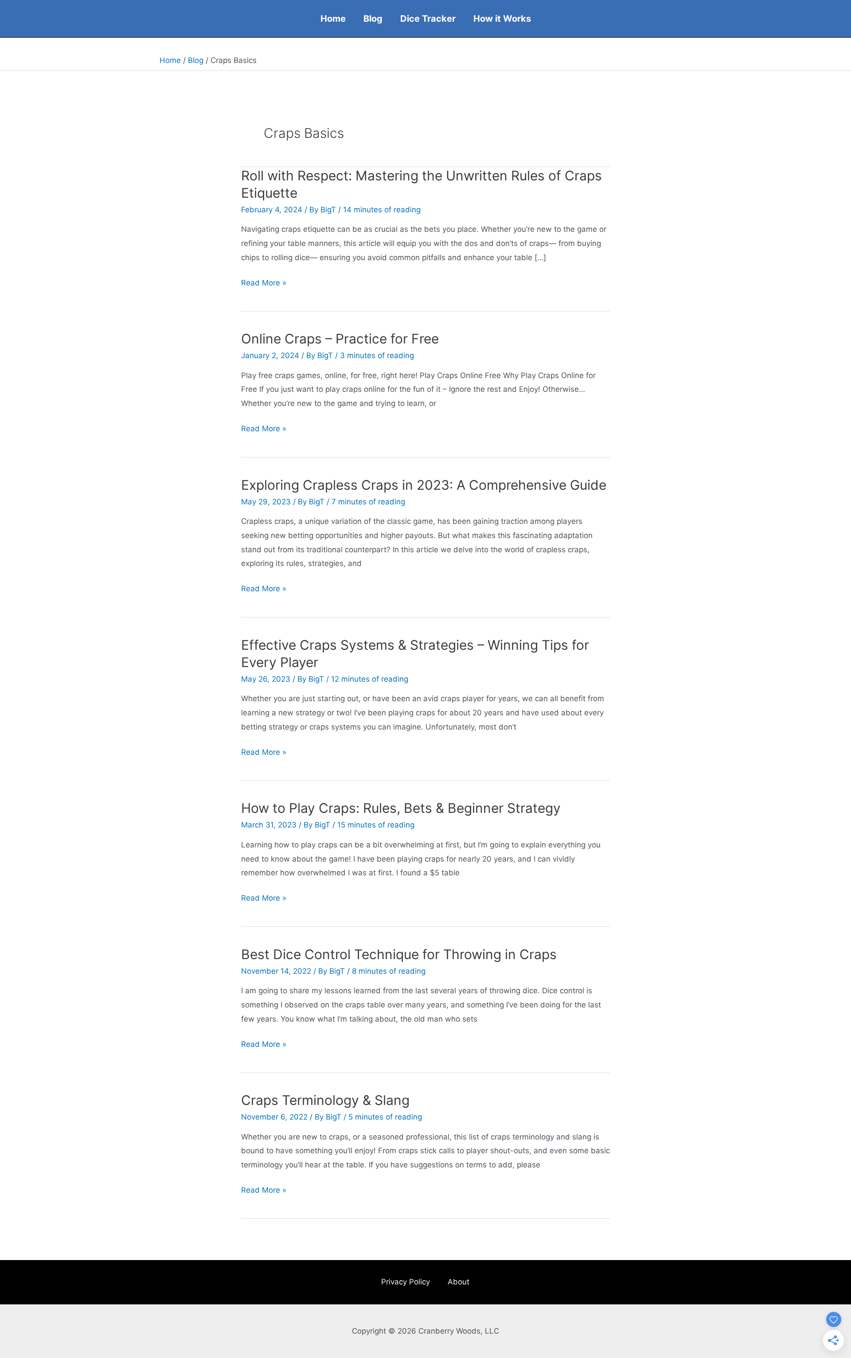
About (458, 1281)
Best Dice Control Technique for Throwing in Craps (399, 954)
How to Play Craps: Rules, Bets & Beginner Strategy (401, 808)
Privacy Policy (405, 1281)
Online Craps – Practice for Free (340, 339)
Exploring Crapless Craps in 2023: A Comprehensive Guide (423, 485)
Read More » (263, 284)
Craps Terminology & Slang (325, 1100)
